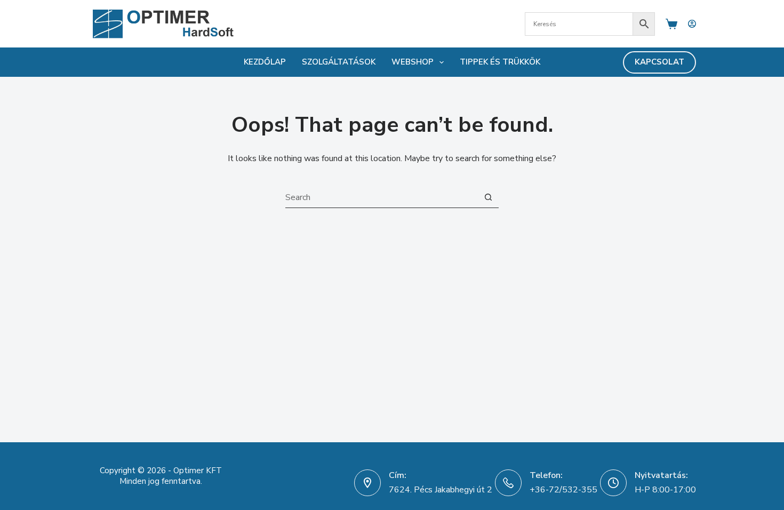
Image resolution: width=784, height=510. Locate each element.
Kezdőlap (265, 62)
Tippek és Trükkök (500, 62)
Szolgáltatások (338, 62)
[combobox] (381, 197)
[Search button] (488, 197)
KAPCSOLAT (659, 62)
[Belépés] (692, 24)
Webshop (412, 62)
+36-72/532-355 (563, 490)
